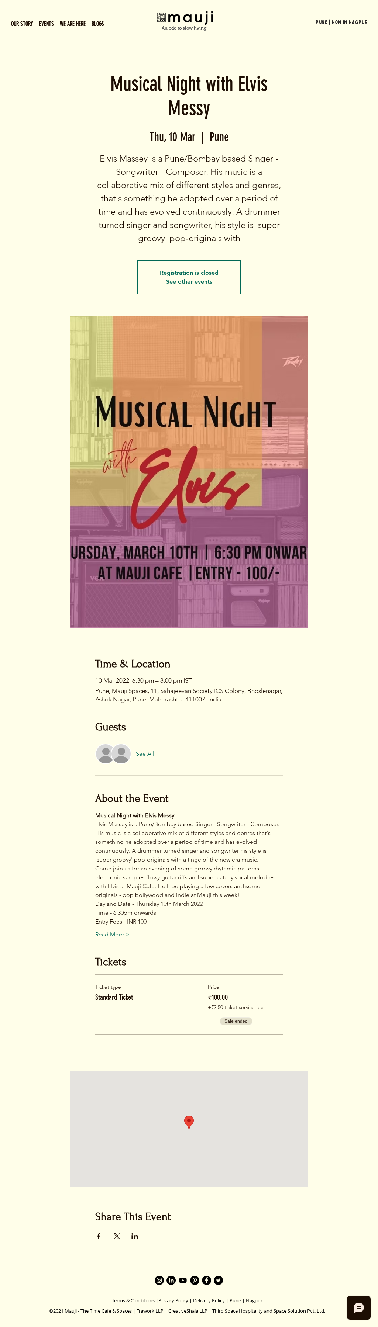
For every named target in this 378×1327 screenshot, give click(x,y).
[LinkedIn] (171, 1280)
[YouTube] (183, 1280)
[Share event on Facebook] (98, 1236)
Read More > (112, 934)
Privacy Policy (173, 1300)
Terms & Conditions (133, 1300)
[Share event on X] (116, 1236)
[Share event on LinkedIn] (134, 1236)
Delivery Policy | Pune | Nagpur (227, 1300)
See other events (189, 281)
